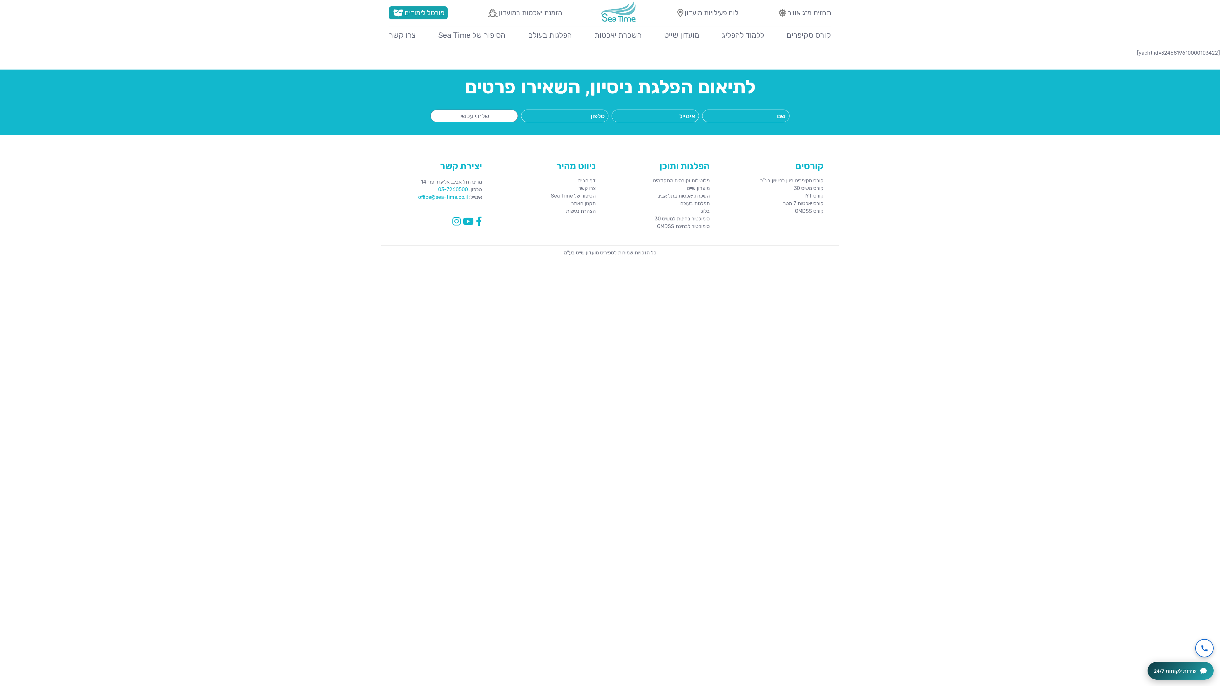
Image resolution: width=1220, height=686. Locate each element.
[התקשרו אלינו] (1204, 648)
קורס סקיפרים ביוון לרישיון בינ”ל (792, 181)
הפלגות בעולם (550, 35)
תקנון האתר (583, 203)
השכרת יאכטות (618, 35)
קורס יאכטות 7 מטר (803, 203)
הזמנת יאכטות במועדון (530, 13)
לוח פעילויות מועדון (711, 13)
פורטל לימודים (424, 13)
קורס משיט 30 (809, 188)
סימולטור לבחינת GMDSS (683, 226)
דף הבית (587, 181)
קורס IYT (814, 196)
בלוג (705, 211)
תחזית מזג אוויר (809, 13)
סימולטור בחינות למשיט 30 (682, 219)
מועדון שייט (681, 35)
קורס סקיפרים (809, 35)
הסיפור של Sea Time (471, 35)
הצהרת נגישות (581, 211)
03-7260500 (453, 189)
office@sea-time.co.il (443, 197)
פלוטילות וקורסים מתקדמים (681, 181)
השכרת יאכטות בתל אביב (683, 196)
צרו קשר (402, 35)
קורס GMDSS (809, 211)
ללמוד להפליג (743, 35)
